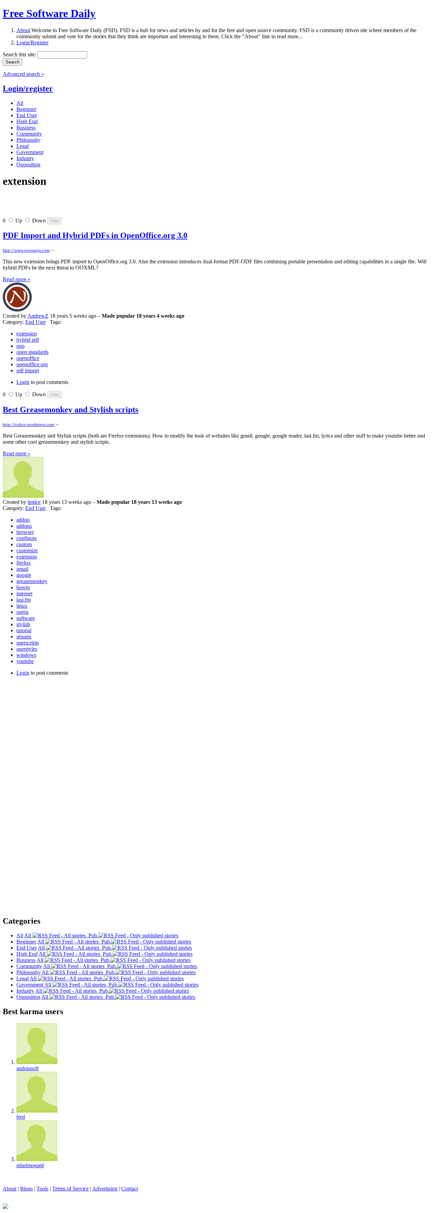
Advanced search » (23, 74)
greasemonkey (31, 581)
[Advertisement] (83, 205)
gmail (22, 569)
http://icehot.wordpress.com (28, 424)
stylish (23, 624)
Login (22, 382)
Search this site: (20, 54)
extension (26, 333)
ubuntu (23, 636)
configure (26, 538)
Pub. (92, 935)
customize (27, 550)
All (28, 935)
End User (35, 322)
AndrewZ (37, 316)
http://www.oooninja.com (26, 250)
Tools (42, 1188)
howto (23, 587)
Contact (129, 1188)
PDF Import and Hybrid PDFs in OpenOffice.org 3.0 (95, 235)
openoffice (27, 358)
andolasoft (27, 1068)
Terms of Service (70, 1188)
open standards (32, 352)
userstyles (26, 649)
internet (24, 593)
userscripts (27, 643)
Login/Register (32, 42)
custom (24, 544)
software (25, 618)
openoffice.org (32, 364)
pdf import (27, 370)
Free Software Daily (49, 13)
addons (24, 526)
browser (25, 532)
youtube (25, 661)
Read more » (16, 279)
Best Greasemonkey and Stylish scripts (70, 409)
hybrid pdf (27, 340)
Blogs (26, 1188)
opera (22, 612)
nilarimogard (30, 1165)
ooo (20, 346)
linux (21, 606)
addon (23, 520)
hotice (34, 502)
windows (26, 655)
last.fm (23, 600)
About (23, 30)
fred (20, 1117)
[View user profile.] (17, 310)
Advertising (104, 1188)
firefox (23, 563)
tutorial (23, 630)
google (23, 575)
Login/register (28, 88)
